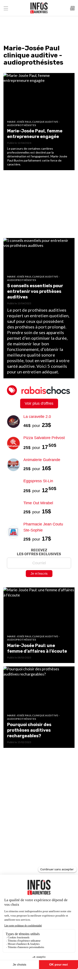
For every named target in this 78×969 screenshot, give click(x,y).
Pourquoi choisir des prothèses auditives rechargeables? (29, 730)
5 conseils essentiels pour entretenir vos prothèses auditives (35, 291)
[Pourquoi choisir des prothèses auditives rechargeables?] (39, 690)
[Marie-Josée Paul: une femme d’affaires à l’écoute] (39, 610)
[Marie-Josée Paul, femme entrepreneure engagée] (39, 96)
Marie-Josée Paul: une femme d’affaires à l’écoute (37, 648)
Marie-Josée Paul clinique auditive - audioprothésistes (33, 123)
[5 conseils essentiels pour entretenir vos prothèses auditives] (39, 256)
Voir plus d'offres (39, 403)
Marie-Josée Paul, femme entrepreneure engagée (34, 133)
